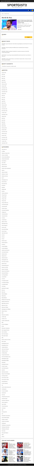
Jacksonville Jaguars (5, 265)
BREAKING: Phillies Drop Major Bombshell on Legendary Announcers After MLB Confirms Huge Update (12, 453)
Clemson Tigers (4, 208)
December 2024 (4, 108)
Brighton (3, 187)
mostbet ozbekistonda (5, 320)
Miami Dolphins (4, 293)
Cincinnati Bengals (5, 204)
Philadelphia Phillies (5, 360)
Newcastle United (5, 335)
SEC (2, 385)
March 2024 (4, 125)
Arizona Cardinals (5, 155)
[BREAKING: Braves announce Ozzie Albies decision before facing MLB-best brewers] (20, 459)
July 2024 (3, 118)
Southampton (4, 389)
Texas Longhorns (5, 402)
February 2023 (4, 133)
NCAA (3, 326)
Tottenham (3, 408)
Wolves (3, 436)
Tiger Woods (4, 404)
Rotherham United (5, 371)
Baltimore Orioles (5, 174)
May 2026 (3, 78)
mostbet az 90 (4, 318)
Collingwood (4, 212)
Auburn (3, 170)
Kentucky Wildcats (5, 273)
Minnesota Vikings (5, 307)
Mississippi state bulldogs (6, 309)
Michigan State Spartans (6, 299)
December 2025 (4, 87)
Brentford (3, 185)
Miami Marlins (4, 297)
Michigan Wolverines (5, 301)
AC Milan (3, 151)
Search (4, 34)
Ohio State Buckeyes (5, 349)
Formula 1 (3, 244)
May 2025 (3, 99)
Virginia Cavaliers (5, 419)
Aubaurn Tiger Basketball (6, 168)
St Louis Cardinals (5, 390)
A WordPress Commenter (6, 66)
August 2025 (4, 93)
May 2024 (3, 122)
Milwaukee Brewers (5, 303)
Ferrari (3, 238)
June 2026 (3, 76)
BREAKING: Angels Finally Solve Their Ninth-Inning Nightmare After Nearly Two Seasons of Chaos (12, 446)
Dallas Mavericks (5, 223)
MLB (2, 312)
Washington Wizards (5, 428)
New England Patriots (5, 330)
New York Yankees (5, 333)
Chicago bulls (4, 196)
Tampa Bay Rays (4, 398)
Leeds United (4, 276)
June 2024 (3, 120)
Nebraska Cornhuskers (6, 328)
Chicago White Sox (5, 202)
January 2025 (4, 106)
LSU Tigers (3, 286)
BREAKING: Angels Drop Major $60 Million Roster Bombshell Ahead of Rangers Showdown (27, 446)
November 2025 (4, 89)
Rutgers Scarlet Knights (6, 373)
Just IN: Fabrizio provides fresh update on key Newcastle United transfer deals (24, 21)
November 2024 (4, 110)
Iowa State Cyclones (5, 261)
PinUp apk (3, 362)
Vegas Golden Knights (5, 417)
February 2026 (4, 84)
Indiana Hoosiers (5, 257)
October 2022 (4, 141)
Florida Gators (4, 240)
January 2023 (4, 135)
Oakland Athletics (5, 347)
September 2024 (4, 114)
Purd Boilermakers (5, 368)
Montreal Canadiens (5, 314)
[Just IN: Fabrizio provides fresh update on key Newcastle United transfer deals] (9, 25)
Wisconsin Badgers (5, 432)
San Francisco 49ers (5, 377)
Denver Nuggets (4, 225)
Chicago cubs (4, 198)
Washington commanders (6, 425)
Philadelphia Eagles (5, 358)
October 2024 (4, 112)
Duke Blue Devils (4, 233)
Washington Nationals (5, 427)
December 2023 (4, 131)
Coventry (3, 217)
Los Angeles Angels (5, 280)
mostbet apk (4, 316)
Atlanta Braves (4, 164)
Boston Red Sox (4, 183)
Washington (4, 423)
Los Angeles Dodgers (5, 282)
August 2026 (4, 72)
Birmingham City (5, 179)
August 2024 (4, 116)
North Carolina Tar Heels (6, 339)
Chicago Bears (4, 195)
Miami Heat (4, 295)
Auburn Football (4, 172)
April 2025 (3, 101)
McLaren (3, 290)
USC (2, 413)
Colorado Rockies (5, 214)
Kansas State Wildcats (5, 271)
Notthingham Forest (5, 343)
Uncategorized (4, 411)
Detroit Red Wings (5, 229)
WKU (3, 434)
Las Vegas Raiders (5, 274)
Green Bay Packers (5, 252)
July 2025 (3, 95)
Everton (3, 236)
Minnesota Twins (5, 305)
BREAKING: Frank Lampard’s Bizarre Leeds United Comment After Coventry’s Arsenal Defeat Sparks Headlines (11, 460)
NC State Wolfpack (5, 324)
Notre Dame (4, 341)
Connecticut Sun (4, 215)
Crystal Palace (4, 219)
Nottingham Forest (5, 345)
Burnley (3, 191)
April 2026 (3, 80)
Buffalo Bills (4, 189)
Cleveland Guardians (5, 210)
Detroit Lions (4, 227)
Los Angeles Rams (5, 284)
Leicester (3, 278)
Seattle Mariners (4, 381)
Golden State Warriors (5, 250)
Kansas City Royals (5, 269)
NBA (2, 322)
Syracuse (3, 394)
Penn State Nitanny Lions (6, 356)
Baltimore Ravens (5, 176)
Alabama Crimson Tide (5, 153)
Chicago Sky (4, 200)
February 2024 (4, 127)
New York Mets (4, 331)
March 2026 (4, 82)
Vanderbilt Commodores (6, 415)
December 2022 (4, 137)
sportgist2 (17, 5)
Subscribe (32, 10)
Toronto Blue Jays (5, 406)
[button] (1, 10)
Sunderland (4, 392)
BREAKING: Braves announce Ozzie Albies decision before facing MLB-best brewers (27, 459)
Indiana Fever (4, 255)
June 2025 (3, 97)
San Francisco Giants (5, 379)
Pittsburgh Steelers (5, 364)
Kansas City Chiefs (5, 267)
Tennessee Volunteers (5, 400)
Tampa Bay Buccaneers (6, 396)
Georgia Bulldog (4, 246)
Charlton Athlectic (5, 193)
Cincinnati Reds (4, 206)
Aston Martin (4, 160)
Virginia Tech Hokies (5, 421)
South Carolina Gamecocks (6, 387)
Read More (19, 29)
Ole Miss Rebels (4, 352)
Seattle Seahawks (5, 383)
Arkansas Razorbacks (5, 158)
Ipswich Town (4, 263)
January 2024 (4, 129)
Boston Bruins (4, 181)
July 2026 (3, 74)
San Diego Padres (5, 375)
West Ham (3, 430)
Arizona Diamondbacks (6, 157)
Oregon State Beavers (5, 354)
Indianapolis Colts (5, 259)
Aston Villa (3, 162)
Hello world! (14, 66)
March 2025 (4, 103)
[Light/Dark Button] (29, 10)
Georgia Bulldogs (5, 248)
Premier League (4, 366)
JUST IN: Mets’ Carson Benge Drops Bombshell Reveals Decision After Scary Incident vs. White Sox (27, 453)
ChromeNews (20, 464)
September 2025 (4, 91)
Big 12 (3, 177)
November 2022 (4, 139)
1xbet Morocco (4, 149)
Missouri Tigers (4, 311)
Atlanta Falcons (4, 166)
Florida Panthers (4, 242)
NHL (2, 337)
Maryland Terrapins (5, 288)
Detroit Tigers (4, 231)
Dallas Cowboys (4, 221)
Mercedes (3, 292)
